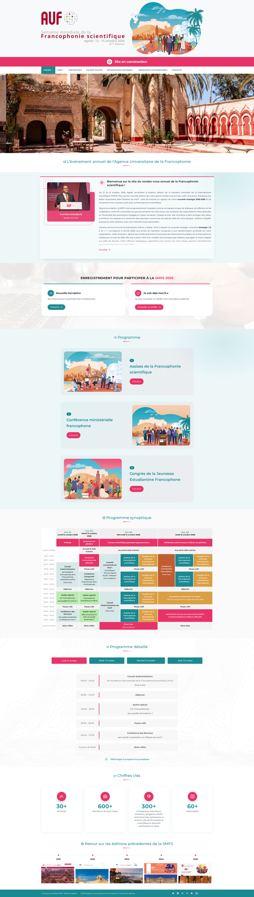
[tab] (69, 660)
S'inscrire (54, 307)
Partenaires (75, 70)
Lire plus (103, 249)
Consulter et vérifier (148, 307)
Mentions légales (70, 893)
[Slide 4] (131, 150)
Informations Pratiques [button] (120, 70)
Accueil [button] (48, 70)
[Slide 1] (123, 150)
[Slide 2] (125, 150)
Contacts (177, 70)
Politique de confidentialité (52, 893)
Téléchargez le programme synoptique (129, 759)
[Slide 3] (128, 150)
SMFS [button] (60, 70)
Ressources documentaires (153, 70)
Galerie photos (94, 70)
